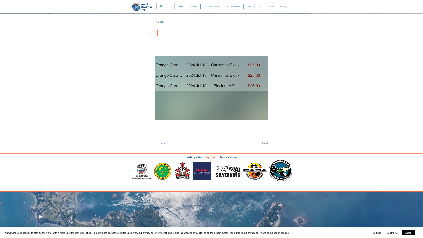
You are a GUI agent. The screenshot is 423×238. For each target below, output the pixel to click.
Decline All (392, 232)
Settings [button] (377, 232)
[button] (166, 22)
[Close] (419, 232)
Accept (408, 232)
